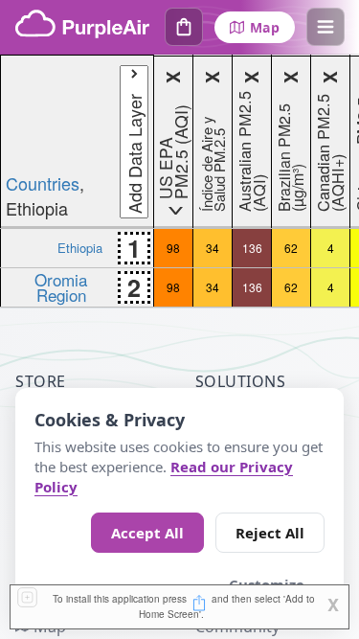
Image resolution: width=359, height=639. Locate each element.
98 (173, 248)
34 (212, 248)
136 (252, 248)
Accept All (147, 532)
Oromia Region (60, 286)
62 (291, 248)
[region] (179, 181)
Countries (42, 183)
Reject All (270, 532)
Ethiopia (79, 248)
